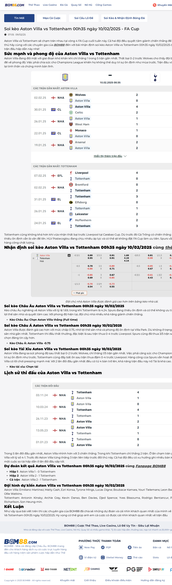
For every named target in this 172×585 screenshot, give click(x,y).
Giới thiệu (90, 580)
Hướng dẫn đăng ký (153, 580)
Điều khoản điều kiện (118, 580)
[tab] (19, 18)
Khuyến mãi (67, 580)
